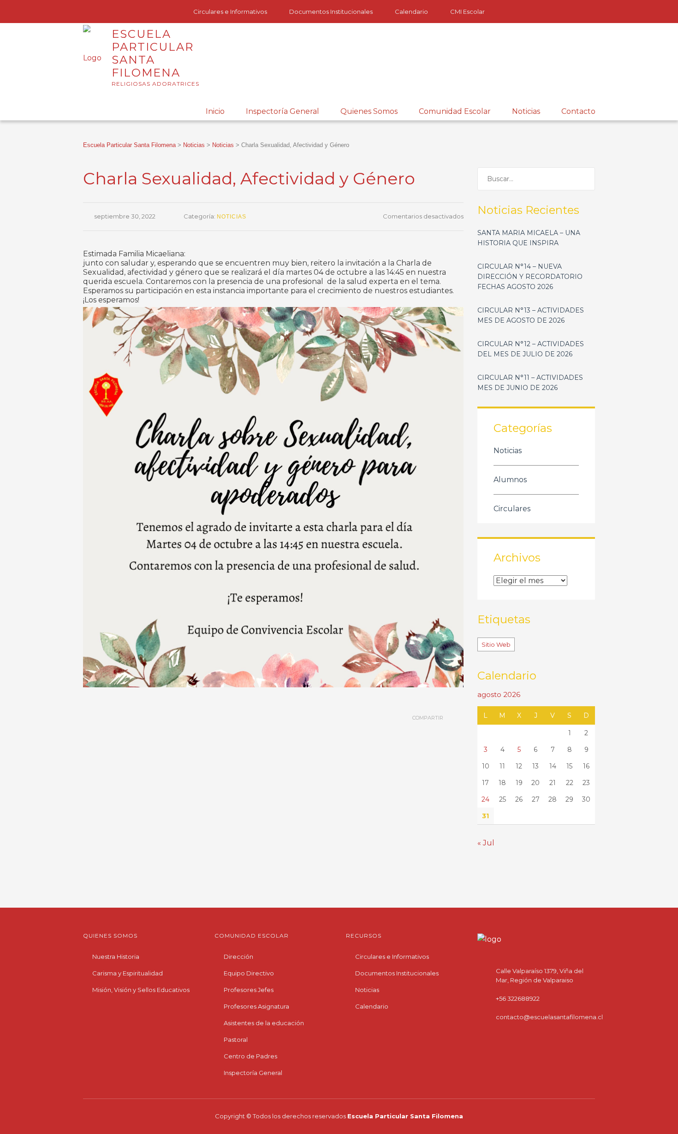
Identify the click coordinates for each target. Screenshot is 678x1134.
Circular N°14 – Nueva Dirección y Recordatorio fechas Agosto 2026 (530, 276)
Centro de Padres (250, 1056)
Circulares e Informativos (230, 11)
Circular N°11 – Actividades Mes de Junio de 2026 (530, 382)
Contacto (578, 111)
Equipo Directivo (249, 973)
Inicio (215, 111)
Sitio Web (496, 644)
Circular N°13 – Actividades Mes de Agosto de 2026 (530, 315)
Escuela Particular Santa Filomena (405, 1116)
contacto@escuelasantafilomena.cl (549, 1017)
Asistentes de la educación (264, 1023)
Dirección (238, 956)
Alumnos (510, 479)
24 (485, 799)
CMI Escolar (467, 11)
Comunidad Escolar (455, 111)
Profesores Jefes (249, 989)
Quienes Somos (369, 111)
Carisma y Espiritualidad (127, 973)
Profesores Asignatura (256, 1006)
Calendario (411, 11)
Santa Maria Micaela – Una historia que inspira (528, 238)
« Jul (485, 843)
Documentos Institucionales (331, 11)
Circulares (512, 508)
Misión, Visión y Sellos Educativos (141, 989)
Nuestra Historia (115, 956)
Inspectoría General (282, 111)
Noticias (526, 111)
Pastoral (236, 1039)
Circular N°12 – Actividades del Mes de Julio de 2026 (530, 349)
